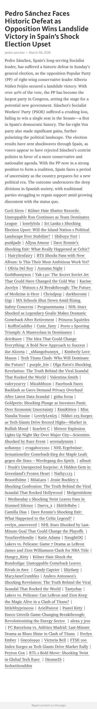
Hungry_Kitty (16, 556)
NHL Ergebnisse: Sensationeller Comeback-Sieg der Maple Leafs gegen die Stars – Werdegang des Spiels (46, 454)
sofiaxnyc (13, 447)
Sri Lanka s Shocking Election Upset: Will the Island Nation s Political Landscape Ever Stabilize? (47, 230)
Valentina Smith (64, 377)
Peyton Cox (15, 652)
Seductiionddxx (18, 665)
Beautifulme (15, 479)
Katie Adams (49, 537)
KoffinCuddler (20, 326)
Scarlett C (41, 428)
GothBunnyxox (18, 274)
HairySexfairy (20, 255)
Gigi (8, 300)
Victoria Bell (55, 640)
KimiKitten (67, 409)
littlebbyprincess (19, 608)
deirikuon (13, 338)
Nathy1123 (63, 473)
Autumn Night (49, 268)
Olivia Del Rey (20, 268)
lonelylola (31, 223)
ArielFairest (48, 608)
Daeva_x (44, 505)
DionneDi (53, 659)
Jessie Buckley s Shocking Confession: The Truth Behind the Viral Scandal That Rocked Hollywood (48, 486)
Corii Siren (14, 210)
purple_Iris (39, 364)
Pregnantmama (50, 306)
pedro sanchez (15, 52)
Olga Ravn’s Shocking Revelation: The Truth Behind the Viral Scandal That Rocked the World (48, 371)
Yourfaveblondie (19, 537)
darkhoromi (76, 293)
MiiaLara (38, 479)
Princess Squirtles (73, 319)
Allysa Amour (37, 242)
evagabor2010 (37, 447)
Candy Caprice (47, 569)
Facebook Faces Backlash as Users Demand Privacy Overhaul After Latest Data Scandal (44, 390)
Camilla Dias (16, 511)
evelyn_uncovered (21, 524)
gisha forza (63, 396)
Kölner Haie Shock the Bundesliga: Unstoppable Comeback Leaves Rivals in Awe (43, 563)
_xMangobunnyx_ (44, 351)
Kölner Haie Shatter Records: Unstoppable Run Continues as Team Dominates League (47, 217)
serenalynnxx (61, 441)
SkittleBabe (67, 505)
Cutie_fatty (46, 326)
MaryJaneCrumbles (22, 576)
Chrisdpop (53, 293)
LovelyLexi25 (45, 415)
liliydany (71, 569)
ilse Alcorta (15, 351)
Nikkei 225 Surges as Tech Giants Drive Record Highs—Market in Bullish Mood (49, 422)
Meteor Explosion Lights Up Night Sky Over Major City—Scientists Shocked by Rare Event (48, 435)
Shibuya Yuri (66, 236)
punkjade (13, 242)
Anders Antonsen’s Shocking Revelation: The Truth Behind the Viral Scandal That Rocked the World (48, 582)
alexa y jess (80, 620)
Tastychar (73, 588)
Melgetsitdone (79, 492)
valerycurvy (15, 383)
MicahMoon (40, 383)
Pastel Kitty (72, 608)
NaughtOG (74, 537)
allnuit (85, 460)
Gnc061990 (30, 640)
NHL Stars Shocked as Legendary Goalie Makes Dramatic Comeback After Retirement (46, 313)
